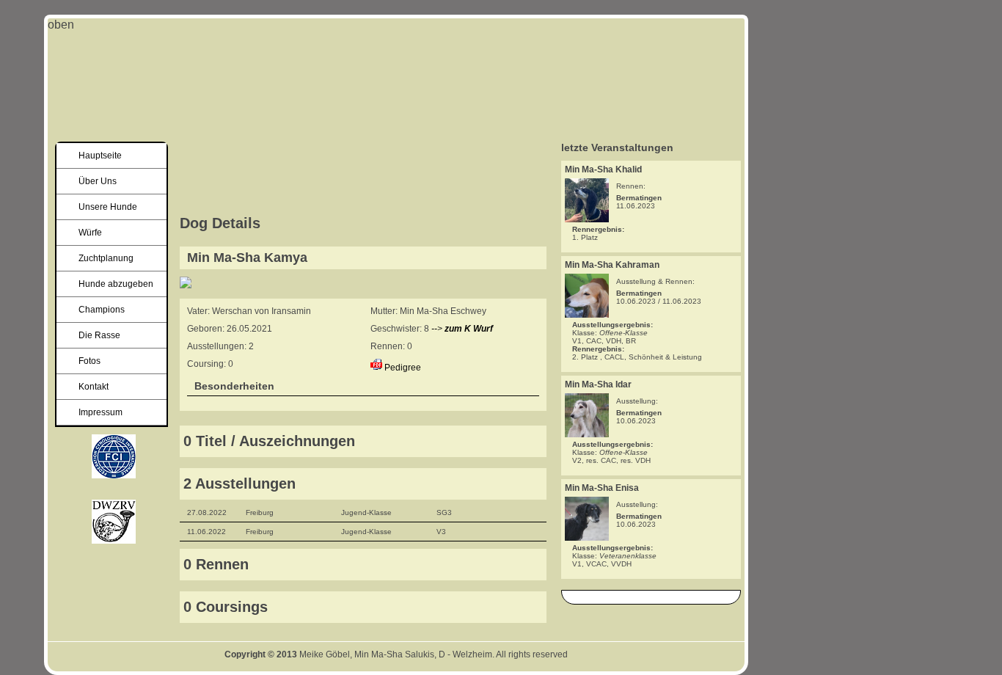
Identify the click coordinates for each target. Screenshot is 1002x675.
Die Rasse (99, 335)
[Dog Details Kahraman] (587, 313)
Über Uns (97, 181)
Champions (101, 309)
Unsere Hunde (107, 207)
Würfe (90, 232)
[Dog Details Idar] (587, 433)
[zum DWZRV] (114, 474)
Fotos (89, 361)
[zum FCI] (114, 539)
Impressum (100, 412)
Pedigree (402, 367)
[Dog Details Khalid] (587, 218)
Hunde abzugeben (115, 284)
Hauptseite (100, 155)
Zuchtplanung (106, 258)
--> (462, 329)
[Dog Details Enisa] (587, 536)
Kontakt (93, 387)
